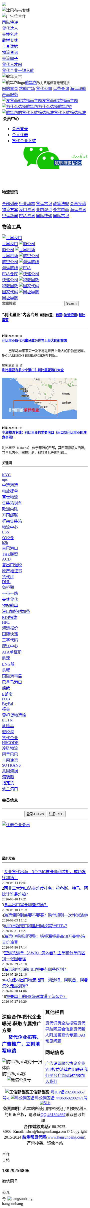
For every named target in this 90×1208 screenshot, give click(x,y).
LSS (5, 532)
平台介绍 (57, 1075)
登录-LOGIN (35, 814)
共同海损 (10, 771)
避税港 (8, 732)
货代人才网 (12, 64)
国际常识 (61, 216)
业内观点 (44, 210)
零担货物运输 (14, 715)
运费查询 (61, 88)
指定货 (8, 783)
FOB (6, 699)
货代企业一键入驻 (18, 70)
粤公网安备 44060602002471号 (61, 1098)
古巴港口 (10, 548)
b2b (5, 542)
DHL (6, 582)
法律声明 (68, 1069)
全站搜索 (69, 1023)
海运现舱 (78, 88)
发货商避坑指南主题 (60, 101)
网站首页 (10, 88)
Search (71, 303)
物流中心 (10, 527)
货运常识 (44, 204)
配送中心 (10, 646)
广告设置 (53, 1063)
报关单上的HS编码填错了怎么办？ (36, 996)
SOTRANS (11, 765)
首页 (59, 315)
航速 (6, 658)
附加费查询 (59, 1035)
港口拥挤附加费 (16, 611)
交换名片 (10, 34)
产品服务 (10, 94)
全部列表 (10, 204)
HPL (6, 622)
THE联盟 (10, 554)
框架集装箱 (12, 521)
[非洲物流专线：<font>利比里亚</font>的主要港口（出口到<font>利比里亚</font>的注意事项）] (39, 418)
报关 (6, 709)
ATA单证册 (12, 652)
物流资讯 (10, 52)
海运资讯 (78, 210)
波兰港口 (10, 789)
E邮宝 (7, 694)
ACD (6, 559)
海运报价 (10, 628)
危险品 (8, 726)
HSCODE (10, 742)
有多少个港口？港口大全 (33, 370)
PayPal (7, 703)
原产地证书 (12, 571)
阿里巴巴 (10, 754)
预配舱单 (10, 605)
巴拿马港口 (12, 682)
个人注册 (20, 135)
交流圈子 (10, 58)
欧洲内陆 (10, 509)
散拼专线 (10, 40)
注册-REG (56, 814)
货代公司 (44, 88)
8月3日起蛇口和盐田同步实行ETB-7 (35, 926)
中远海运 (10, 485)
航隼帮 (31, 82)
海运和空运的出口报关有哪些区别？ (36, 969)
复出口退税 (12, 565)
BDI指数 (9, 617)
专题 (73, 1035)
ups (5, 479)
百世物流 (10, 497)
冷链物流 (10, 748)
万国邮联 (10, 515)
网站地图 (73, 1075)
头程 (6, 670)
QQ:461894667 (53, 1114)
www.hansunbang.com (66, 1137)
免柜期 (8, 587)
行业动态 (27, 204)
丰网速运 (10, 760)
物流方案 (10, 210)
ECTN (7, 720)
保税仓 (8, 538)
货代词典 (53, 1023)
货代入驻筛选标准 (70, 113)
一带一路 (10, 593)
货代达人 (10, 28)
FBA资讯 (27, 216)
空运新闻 (10, 216)
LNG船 (8, 664)
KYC (6, 475)
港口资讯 (27, 210)
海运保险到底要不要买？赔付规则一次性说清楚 (46, 915)
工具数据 (10, 46)
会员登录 (20, 129)
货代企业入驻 (24, 141)
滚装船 (8, 777)
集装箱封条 (12, 503)
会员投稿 (78, 204)
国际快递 (10, 22)
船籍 (6, 688)
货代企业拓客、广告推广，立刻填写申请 (22, 1044)
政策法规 (61, 204)
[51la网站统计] (45, 1103)
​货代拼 (8, 577)
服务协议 (69, 1063)
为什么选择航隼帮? (55, 107)
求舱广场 (27, 88)
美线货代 (10, 599)
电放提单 (10, 491)
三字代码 (10, 640)
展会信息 (65, 1029)
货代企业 (10, 738)
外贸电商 (61, 210)
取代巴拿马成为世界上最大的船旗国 (34, 340)
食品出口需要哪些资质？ (26, 905)
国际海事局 (12, 676)
